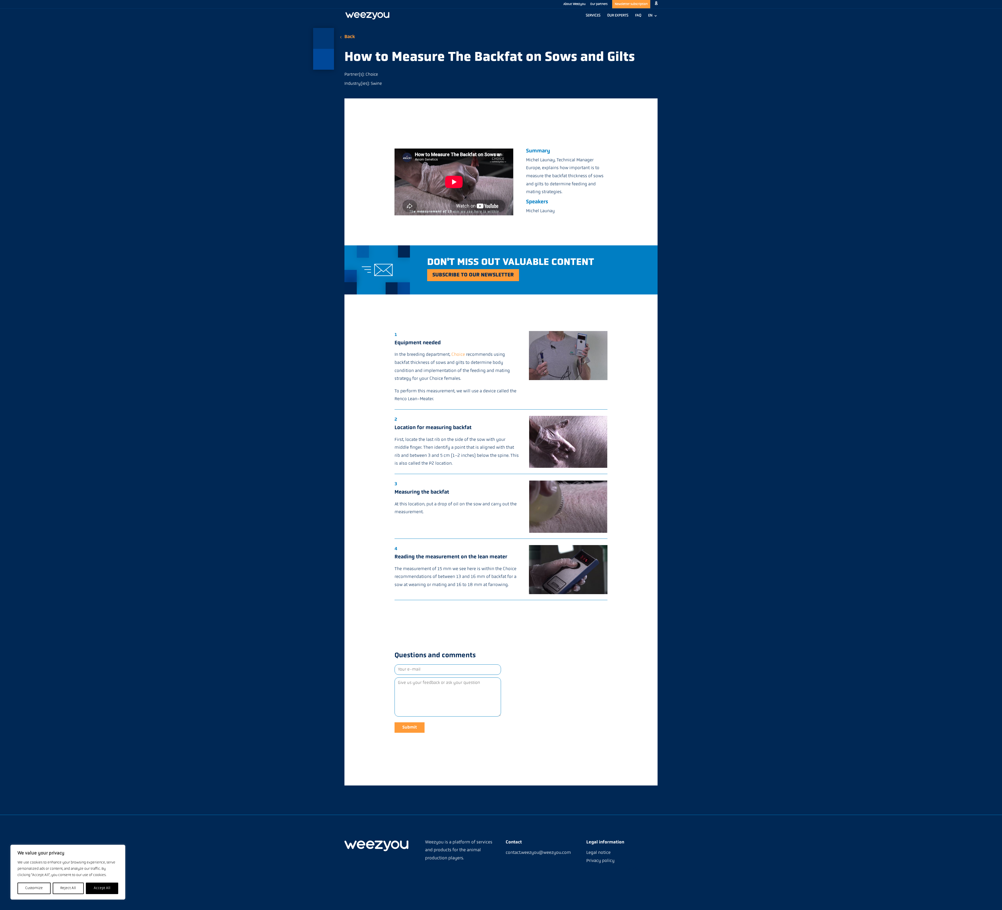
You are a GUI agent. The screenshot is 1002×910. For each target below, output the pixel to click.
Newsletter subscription (631, 4)
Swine (376, 84)
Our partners (598, 4)
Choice (372, 75)
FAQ (638, 15)
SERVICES (593, 15)
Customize (34, 888)
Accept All (102, 888)
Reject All (68, 888)
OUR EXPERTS (617, 15)
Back (349, 37)
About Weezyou (574, 4)
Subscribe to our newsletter (473, 275)
